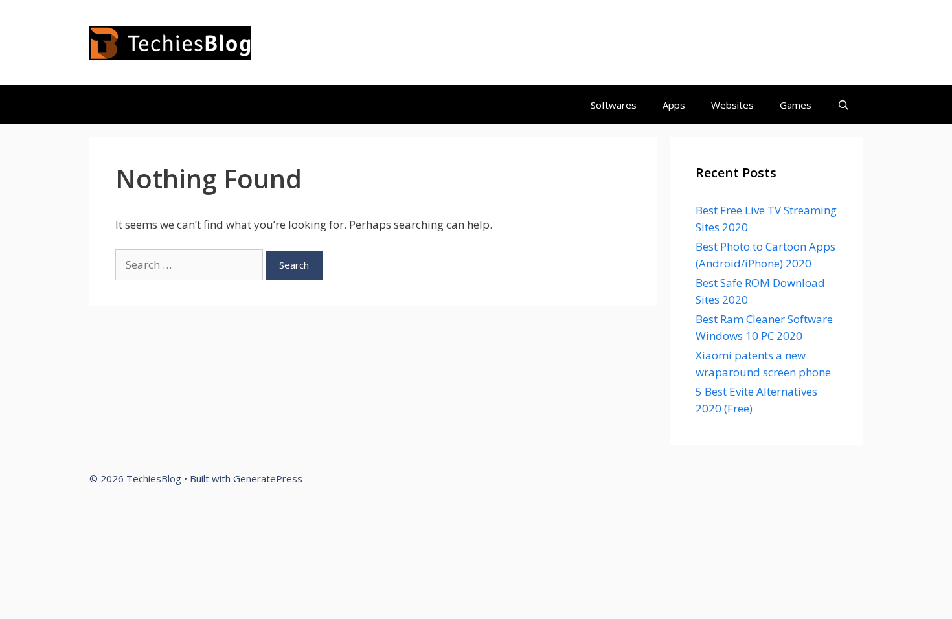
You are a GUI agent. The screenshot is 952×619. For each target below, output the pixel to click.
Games (795, 104)
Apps (674, 104)
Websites (732, 104)
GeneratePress (267, 478)
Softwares (614, 104)
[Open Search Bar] (843, 104)
